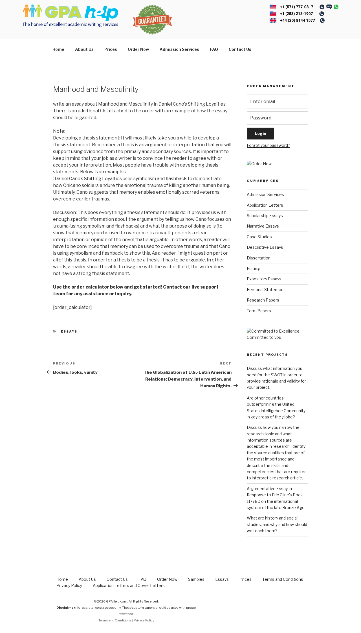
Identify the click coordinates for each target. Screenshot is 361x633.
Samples (196, 579)
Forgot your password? (268, 145)
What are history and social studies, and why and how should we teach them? (277, 524)
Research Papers (263, 300)
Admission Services (179, 49)
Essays (69, 331)
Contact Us (240, 49)
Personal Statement (266, 289)
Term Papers (259, 310)
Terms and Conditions (282, 579)
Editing (253, 268)
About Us (84, 49)
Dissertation (258, 258)
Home (58, 49)
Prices (110, 49)
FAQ (214, 49)
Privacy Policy (69, 585)
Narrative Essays (263, 226)
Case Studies (259, 236)
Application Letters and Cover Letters (129, 585)
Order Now (138, 49)
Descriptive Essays (265, 247)
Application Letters (265, 205)
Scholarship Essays (265, 215)
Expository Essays (264, 278)
